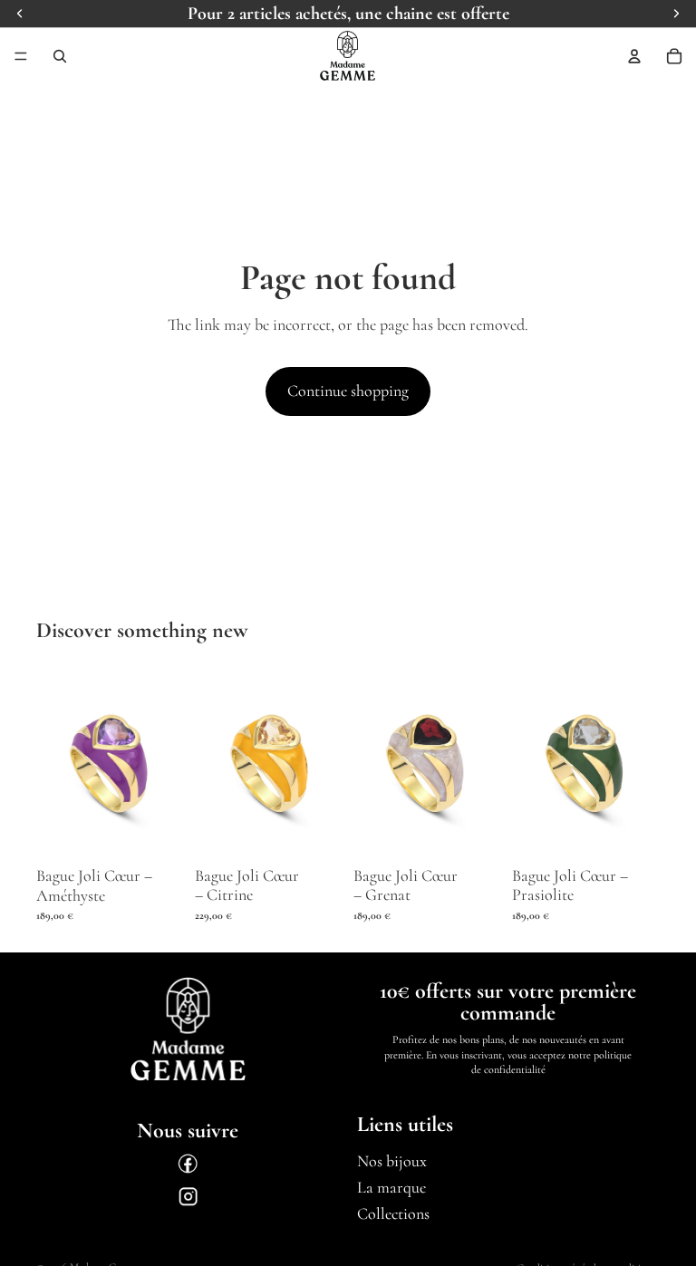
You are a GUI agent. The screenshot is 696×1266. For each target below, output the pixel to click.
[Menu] (21, 56)
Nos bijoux (392, 1162)
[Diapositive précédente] (56, 762)
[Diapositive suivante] (164, 762)
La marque (391, 1187)
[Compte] (634, 56)
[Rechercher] (60, 56)
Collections (393, 1213)
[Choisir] (156, 831)
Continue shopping (348, 391)
